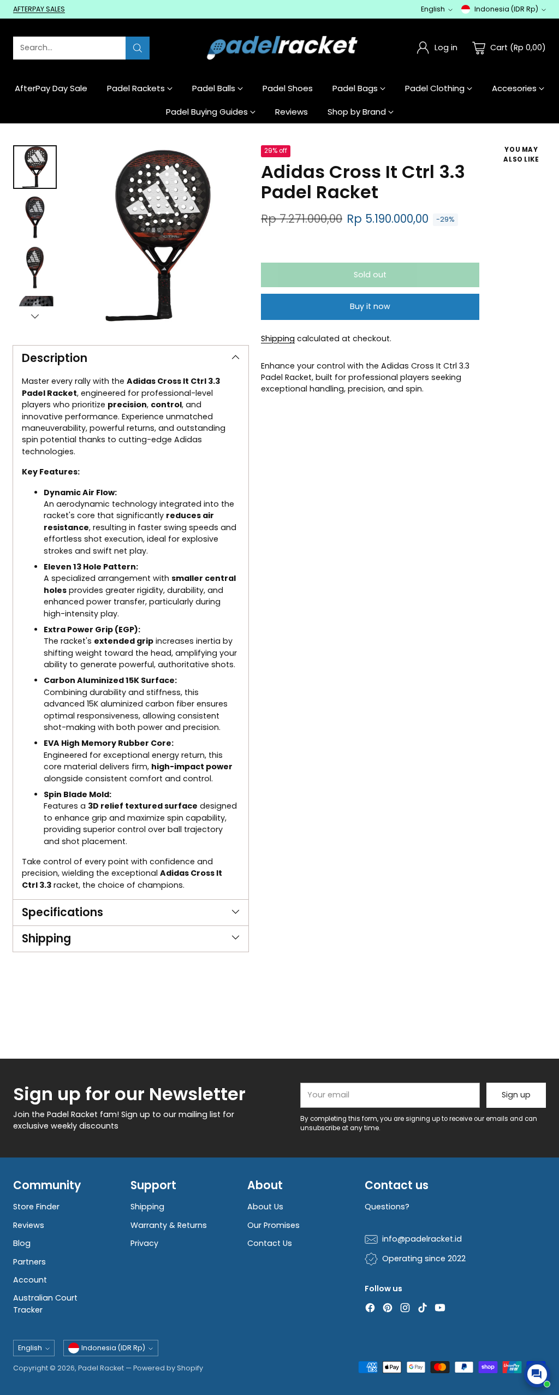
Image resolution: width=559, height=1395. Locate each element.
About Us (265, 1206)
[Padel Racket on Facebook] (370, 1309)
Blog (22, 1243)
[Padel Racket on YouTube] (440, 1309)
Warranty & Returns (168, 1225)
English (433, 9)
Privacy (144, 1243)
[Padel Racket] (280, 47)
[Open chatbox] (537, 1374)
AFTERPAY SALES (39, 9)
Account (30, 1279)
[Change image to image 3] (35, 267)
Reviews (28, 1225)
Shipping (278, 338)
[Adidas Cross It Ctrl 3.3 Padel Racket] (158, 235)
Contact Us (269, 1243)
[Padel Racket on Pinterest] (387, 1309)
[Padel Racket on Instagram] (405, 1309)
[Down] (35, 316)
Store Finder (36, 1206)
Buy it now (370, 306)
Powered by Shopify (168, 1368)
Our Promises (273, 1225)
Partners (29, 1261)
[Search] (138, 48)
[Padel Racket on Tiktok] (422, 1309)
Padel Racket (101, 1368)
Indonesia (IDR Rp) (506, 9)
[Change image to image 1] (35, 167)
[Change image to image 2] (35, 217)
